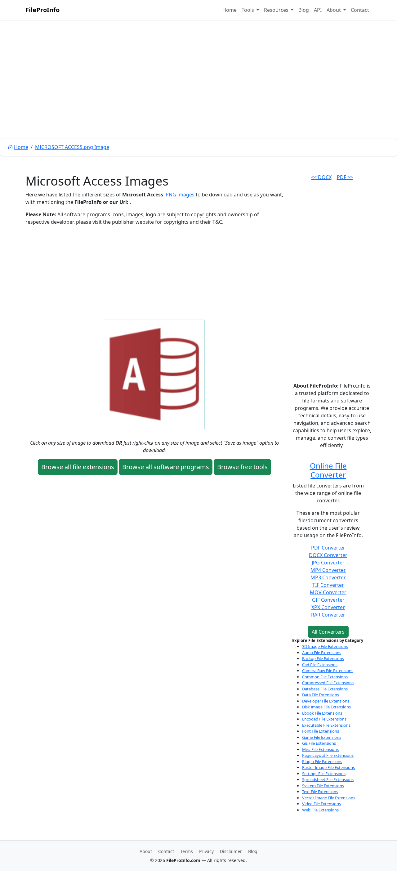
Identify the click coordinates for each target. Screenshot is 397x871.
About (146, 851)
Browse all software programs (165, 467)
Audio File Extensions (321, 652)
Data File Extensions (320, 695)
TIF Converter (328, 584)
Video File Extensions (321, 803)
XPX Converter (328, 607)
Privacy (206, 851)
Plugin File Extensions (322, 761)
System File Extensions (323, 785)
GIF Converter (328, 599)
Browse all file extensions (77, 467)
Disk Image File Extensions (326, 707)
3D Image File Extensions (325, 646)
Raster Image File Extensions (328, 767)
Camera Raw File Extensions (327, 670)
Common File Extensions (325, 677)
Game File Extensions (321, 737)
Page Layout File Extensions (328, 755)
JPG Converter (328, 562)
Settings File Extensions (324, 773)
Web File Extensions (320, 810)
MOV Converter (328, 592)
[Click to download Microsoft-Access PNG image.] (154, 373)
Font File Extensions (320, 731)
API (318, 10)
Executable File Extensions (326, 725)
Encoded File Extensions (324, 719)
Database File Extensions (325, 689)
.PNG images (179, 194)
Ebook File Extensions (322, 713)
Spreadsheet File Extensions (328, 779)
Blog (303, 10)
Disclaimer (231, 851)
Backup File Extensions (323, 658)
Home (229, 10)
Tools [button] (248, 10)
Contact (360, 10)
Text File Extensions (320, 791)
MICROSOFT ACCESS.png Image (72, 147)
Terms (186, 851)
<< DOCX (321, 177)
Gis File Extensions (319, 743)
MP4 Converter (328, 570)
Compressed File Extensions (328, 682)
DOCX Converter (328, 555)
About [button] (334, 10)
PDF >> (345, 177)
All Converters (328, 631)
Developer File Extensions (325, 701)
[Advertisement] (198, 93)
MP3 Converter (328, 577)
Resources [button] (277, 10)
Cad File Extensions (319, 664)
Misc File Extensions (320, 749)
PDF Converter (328, 547)
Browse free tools (242, 467)
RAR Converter (328, 614)
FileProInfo (42, 10)
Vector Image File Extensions (328, 798)
